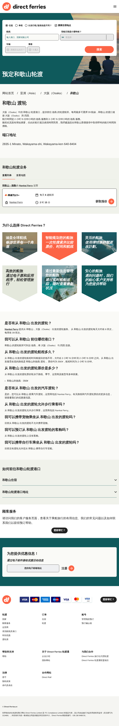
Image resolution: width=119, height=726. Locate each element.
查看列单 (7, 175)
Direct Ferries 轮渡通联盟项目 (95, 660)
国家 (4, 619)
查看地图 (21, 175)
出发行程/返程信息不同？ (40, 25)
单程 (21, 25)
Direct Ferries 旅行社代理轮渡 (95, 656)
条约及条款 (7, 685)
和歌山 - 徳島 (9, 185)
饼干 (4, 677)
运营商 (5, 627)
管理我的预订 (88, 619)
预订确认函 (87, 623)
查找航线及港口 (9, 631)
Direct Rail (46, 677)
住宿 (44, 619)
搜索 (99, 49)
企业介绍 (46, 656)
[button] (59, 480)
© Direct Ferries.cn (9, 707)
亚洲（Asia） (28, 93)
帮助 (4, 656)
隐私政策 (6, 681)
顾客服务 (6, 623)
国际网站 (46, 660)
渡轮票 (5, 639)
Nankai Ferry (26, 185)
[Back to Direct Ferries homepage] (24, 6)
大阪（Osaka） (54, 93)
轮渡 (44, 623)
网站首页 (8, 93)
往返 (11, 25)
